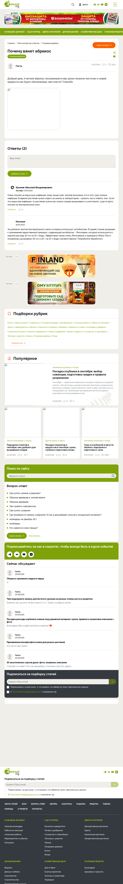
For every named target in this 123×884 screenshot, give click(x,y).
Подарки (80, 804)
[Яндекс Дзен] (106, 4)
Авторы (53, 804)
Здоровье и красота (93, 871)
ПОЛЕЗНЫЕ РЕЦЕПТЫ (94, 861)
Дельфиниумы (66, 323)
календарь (14, 523)
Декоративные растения (96, 826)
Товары (106, 804)
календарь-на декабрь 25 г (23, 519)
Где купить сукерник (19, 510)
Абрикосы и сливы (76, 327)
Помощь (8, 808)
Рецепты (94, 804)
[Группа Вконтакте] (98, 4)
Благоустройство (53, 871)
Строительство (11, 879)
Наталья (20, 221)
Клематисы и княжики (47, 327)
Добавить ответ (18, 173)
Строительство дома (17, 332)
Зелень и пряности (75, 332)
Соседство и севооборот (96, 332)
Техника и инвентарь (54, 875)
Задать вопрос (102, 45)
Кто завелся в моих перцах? (23, 528)
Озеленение (10, 875)
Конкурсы (67, 804)
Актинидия (91, 327)
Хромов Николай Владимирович (34, 187)
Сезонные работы (82, 323)
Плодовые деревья (17, 56)
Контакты (37, 808)
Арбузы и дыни (21, 323)
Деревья (101, 327)
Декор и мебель (12, 871)
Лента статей (10, 804)
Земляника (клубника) (61, 367)
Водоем (8, 867)
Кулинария (89, 867)
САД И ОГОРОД (33, 31)
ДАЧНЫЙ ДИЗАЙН (71, 31)
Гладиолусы (34, 323)
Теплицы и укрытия (16, 336)
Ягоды (54, 336)
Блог (24, 804)
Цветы (62, 441)
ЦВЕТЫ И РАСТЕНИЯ (51, 31)
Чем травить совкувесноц (22, 506)
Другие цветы (51, 441)
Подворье (49, 879)
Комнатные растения (94, 834)
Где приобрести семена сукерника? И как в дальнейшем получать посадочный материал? (55, 514)
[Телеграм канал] (94, 4)
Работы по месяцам (100, 323)
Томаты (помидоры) (15, 441)
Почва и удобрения (56, 332)
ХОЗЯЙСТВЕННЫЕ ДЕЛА (91, 31)
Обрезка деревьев (18, 502)
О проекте (23, 808)
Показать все (17, 343)
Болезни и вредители (37, 332)
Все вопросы (34, 535)
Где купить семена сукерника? (25, 493)
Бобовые (63, 327)
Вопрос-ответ (17, 486)
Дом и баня (50, 867)
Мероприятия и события (25, 327)
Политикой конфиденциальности (27, 692)
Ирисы (10, 327)
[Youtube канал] (102, 4)
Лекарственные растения (96, 838)
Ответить (12, 209)
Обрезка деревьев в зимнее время (27, 497)
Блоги (10, 323)
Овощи (29, 336)
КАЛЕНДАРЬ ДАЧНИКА (14, 31)
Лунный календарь (50, 323)
